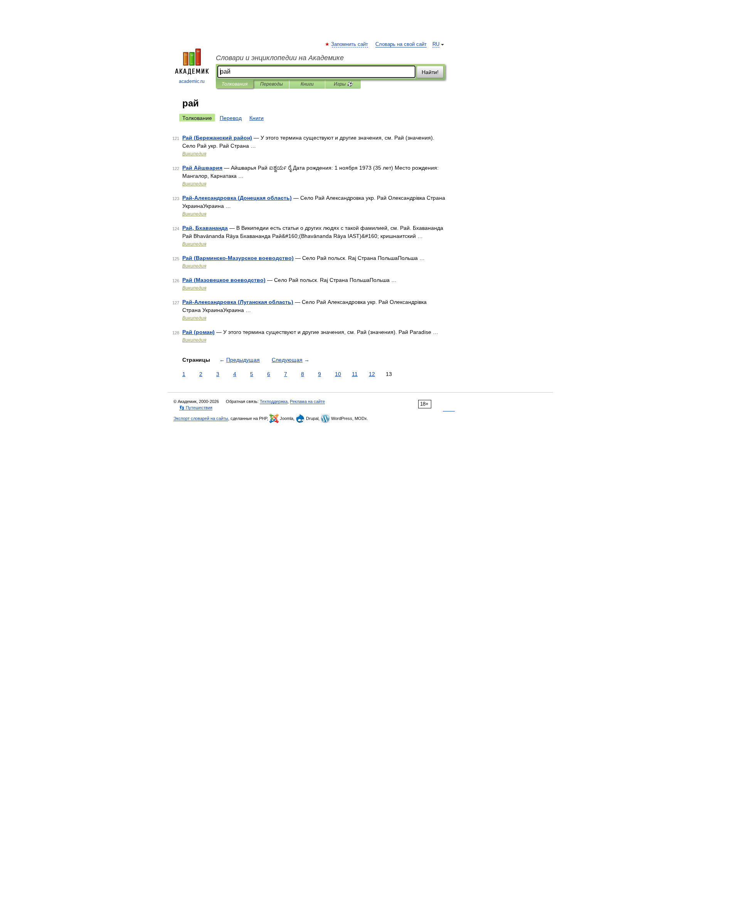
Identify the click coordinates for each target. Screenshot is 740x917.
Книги (307, 84)
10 (338, 374)
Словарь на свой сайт (401, 44)
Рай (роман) (198, 332)
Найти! (430, 72)
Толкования (234, 84)
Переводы (271, 84)
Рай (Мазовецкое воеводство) (224, 280)
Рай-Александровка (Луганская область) (237, 302)
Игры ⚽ (343, 84)
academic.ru (192, 81)
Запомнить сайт (350, 44)
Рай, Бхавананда (205, 228)
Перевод (231, 118)
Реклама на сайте (307, 401)
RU (435, 44)
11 (355, 374)
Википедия (194, 154)
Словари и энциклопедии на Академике (280, 58)
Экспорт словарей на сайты (200, 418)
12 (372, 374)
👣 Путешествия (195, 407)
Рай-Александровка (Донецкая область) (237, 198)
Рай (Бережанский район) (217, 138)
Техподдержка (274, 401)
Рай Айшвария (202, 168)
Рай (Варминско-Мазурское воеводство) (238, 258)
